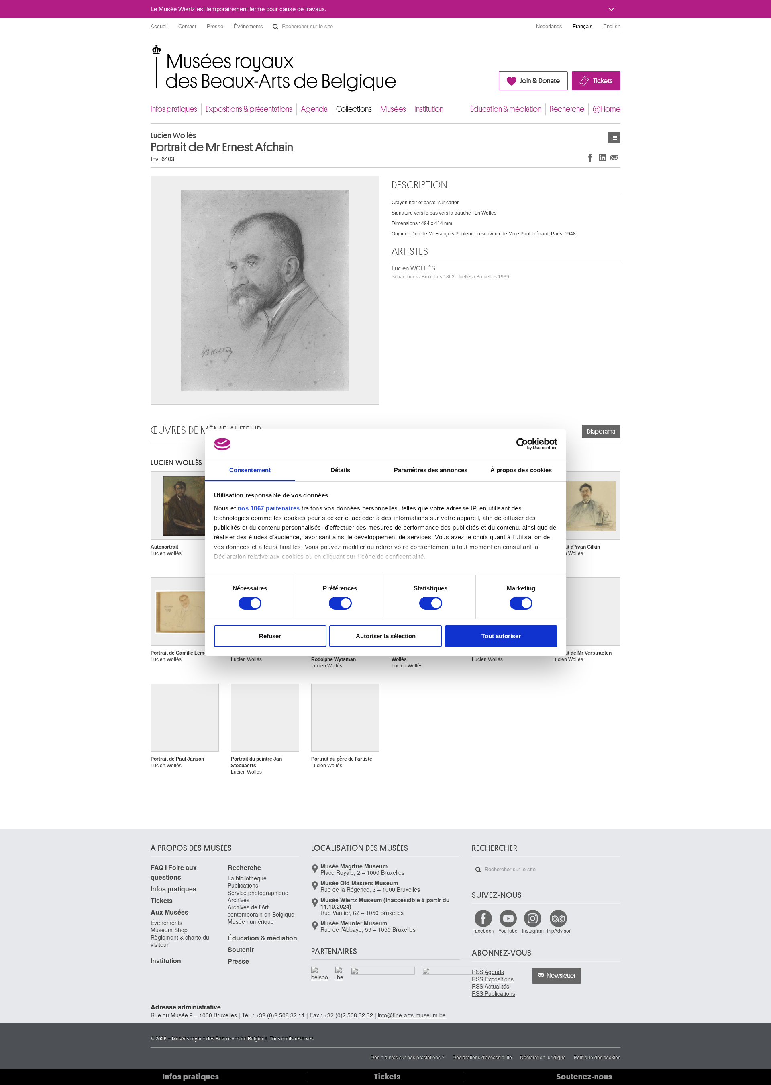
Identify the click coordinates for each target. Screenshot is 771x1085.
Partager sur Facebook (590, 157)
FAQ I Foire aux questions (174, 872)
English (611, 26)
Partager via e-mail (614, 157)
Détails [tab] (340, 470)
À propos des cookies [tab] (521, 470)
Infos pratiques (174, 109)
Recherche (567, 109)
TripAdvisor (558, 930)
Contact (187, 26)
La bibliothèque (247, 878)
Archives (238, 899)
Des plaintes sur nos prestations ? (408, 1057)
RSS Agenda (488, 971)
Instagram (533, 930)
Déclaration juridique (543, 1057)
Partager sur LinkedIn (602, 157)
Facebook (483, 930)
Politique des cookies (597, 1057)
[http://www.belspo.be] (320, 973)
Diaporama (601, 431)
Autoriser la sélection (386, 636)
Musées (393, 109)
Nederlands (549, 26)
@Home (606, 109)
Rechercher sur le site (275, 26)
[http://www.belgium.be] (339, 973)
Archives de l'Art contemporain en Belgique (261, 910)
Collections (354, 109)
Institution (428, 109)
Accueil (159, 26)
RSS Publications (493, 993)
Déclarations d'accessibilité (482, 1057)
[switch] (340, 603)
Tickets (602, 80)
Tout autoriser (501, 636)
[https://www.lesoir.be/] (383, 972)
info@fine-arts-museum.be (412, 1015)
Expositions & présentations (249, 109)
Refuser (270, 636)
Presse (215, 26)
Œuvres (614, 137)
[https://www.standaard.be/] (454, 982)
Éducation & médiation (505, 109)
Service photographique (258, 892)
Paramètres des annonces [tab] (430, 470)
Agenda (314, 109)
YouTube (508, 930)
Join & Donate (540, 80)
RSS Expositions (493, 979)
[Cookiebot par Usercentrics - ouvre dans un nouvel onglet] (522, 444)
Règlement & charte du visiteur (180, 941)
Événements (248, 26)
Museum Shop (169, 930)
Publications (243, 885)
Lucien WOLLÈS (450, 272)
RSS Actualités (490, 986)
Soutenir (241, 949)
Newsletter (561, 975)
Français (583, 26)
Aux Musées (169, 912)
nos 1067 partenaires (269, 508)
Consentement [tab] (250, 470)
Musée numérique (251, 921)
